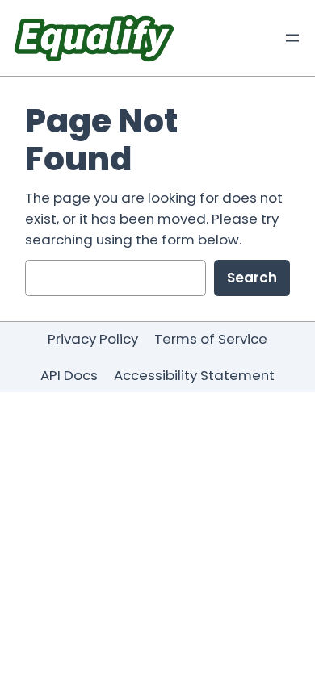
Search (252, 277)
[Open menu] (292, 38)
